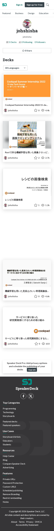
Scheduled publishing (13, 490)
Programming (9, 408)
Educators (7, 440)
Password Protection (13, 483)
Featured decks (10, 421)
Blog (5, 460)
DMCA (38, 521)
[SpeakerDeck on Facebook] (23, 396)
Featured (6, 13)
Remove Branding (11, 494)
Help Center (8, 456)
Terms (22, 521)
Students (7, 444)
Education (43, 13)
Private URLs (9, 479)
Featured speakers (11, 425)
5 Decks (13, 42)
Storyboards (9, 416)
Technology (8, 412)
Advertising (8, 467)
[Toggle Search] (47, 4)
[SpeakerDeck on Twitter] (31, 396)
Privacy (29, 521)
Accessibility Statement (27, 524)
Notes (6, 501)
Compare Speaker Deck (14, 463)
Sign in (19, 4)
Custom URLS (9, 486)
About (14, 521)
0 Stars (28, 50)
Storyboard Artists (12, 436)
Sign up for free (35, 4)
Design (31, 13)
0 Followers (40, 42)
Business (19, 13)
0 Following (26, 42)
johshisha (13, 110)
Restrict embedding (12, 498)
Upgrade (32, 370)
